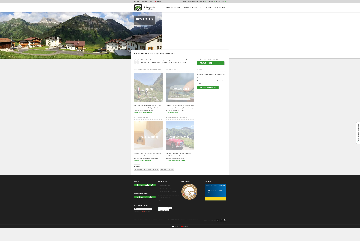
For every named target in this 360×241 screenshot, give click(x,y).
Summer (144, 1)
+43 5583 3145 (220, 1)
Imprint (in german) (164, 197)
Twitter (217, 220)
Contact (210, 1)
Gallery (208, 7)
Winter (136, 1)
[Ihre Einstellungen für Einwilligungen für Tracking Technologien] (358, 133)
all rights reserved (173, 219)
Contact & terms (220, 7)
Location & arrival (190, 7)
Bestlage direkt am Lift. (215, 191)
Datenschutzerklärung (165, 208)
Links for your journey (165, 188)
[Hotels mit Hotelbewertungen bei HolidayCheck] (221, 186)
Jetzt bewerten (215, 199)
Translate (147, 211)
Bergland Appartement (211, 185)
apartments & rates (173, 7)
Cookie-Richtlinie (164, 210)
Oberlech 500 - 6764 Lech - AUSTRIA (194, 1)
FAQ (151, 1)
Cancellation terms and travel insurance (168, 192)
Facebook (221, 220)
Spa (201, 7)
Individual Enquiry (164, 185)
